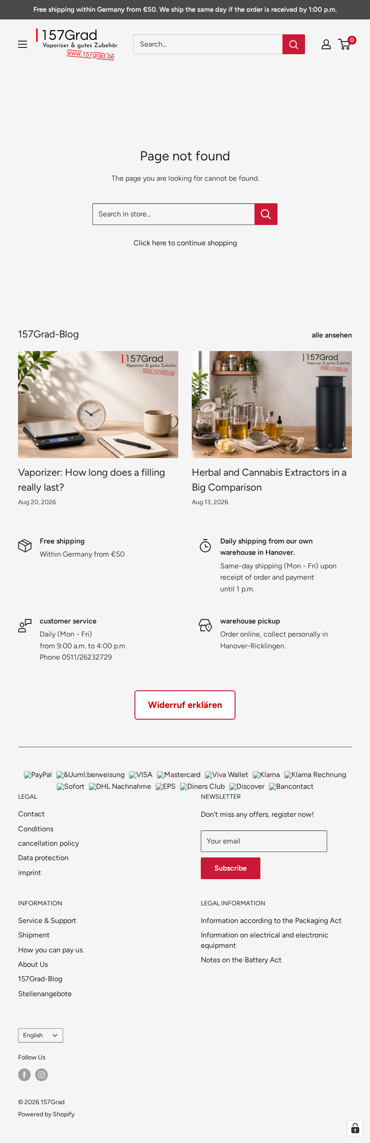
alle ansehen (333, 335)
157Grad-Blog (40, 978)
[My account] (326, 44)
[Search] (293, 44)
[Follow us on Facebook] (24, 1074)
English (33, 1035)
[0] (344, 44)
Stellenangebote (45, 993)
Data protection (43, 857)
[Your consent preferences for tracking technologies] (355, 1128)
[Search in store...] (266, 214)
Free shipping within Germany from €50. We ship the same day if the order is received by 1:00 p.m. (185, 9)
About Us (33, 964)
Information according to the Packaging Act (271, 920)
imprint (29, 872)
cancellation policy (48, 843)
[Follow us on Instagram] (41, 1074)
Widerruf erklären (185, 704)
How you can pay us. (51, 950)
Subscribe (230, 868)
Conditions (35, 828)
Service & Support (47, 920)
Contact (31, 814)
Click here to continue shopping (185, 243)
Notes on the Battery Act (241, 960)
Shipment (34, 935)
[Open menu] (22, 44)
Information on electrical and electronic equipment (264, 940)
